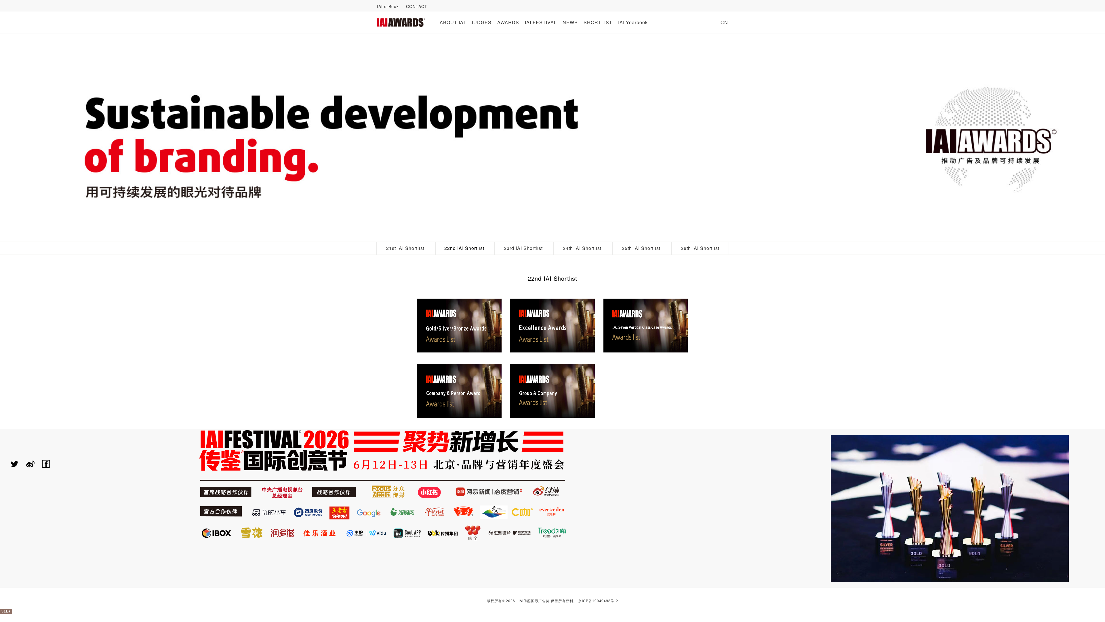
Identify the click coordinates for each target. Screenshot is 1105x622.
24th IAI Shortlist (582, 248)
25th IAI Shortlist (641, 248)
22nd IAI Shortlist (464, 248)
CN (724, 22)
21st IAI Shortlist (405, 248)
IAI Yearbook (633, 22)
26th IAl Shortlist (700, 248)
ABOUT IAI (452, 22)
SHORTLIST (598, 22)
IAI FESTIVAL (541, 22)
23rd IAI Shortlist (523, 248)
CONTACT (416, 6)
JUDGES (481, 22)
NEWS (570, 22)
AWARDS (508, 22)
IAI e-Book (388, 6)
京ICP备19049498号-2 (598, 600)
